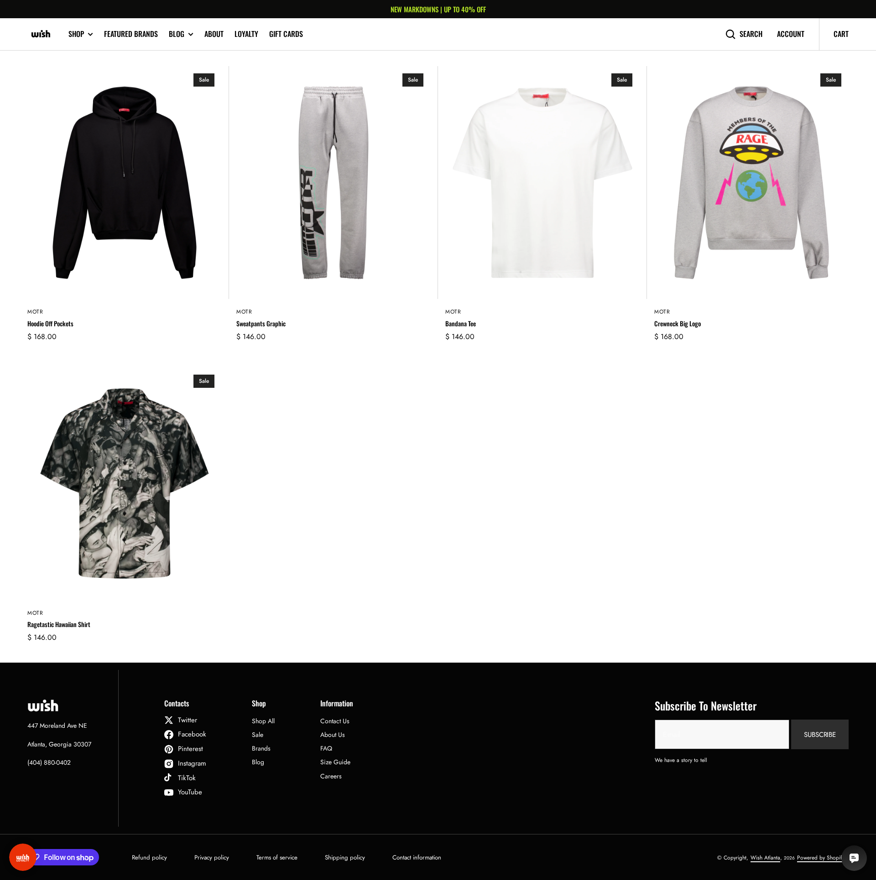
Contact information (416, 857)
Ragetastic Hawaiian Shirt (58, 624)
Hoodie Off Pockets (50, 324)
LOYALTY (246, 33)
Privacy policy (211, 857)
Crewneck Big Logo (677, 324)
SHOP (76, 34)
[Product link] (124, 209)
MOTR (35, 312)
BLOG (176, 34)
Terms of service (276, 857)
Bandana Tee (460, 324)
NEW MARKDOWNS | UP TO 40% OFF (438, 9)
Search (751, 34)
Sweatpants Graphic (261, 324)
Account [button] (790, 34)
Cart (841, 33)
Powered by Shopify (820, 858)
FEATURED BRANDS (131, 33)
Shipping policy (345, 857)
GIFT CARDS (286, 33)
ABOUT (214, 33)
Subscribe (820, 735)
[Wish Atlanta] (41, 34)
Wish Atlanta (765, 858)
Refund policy (149, 857)
